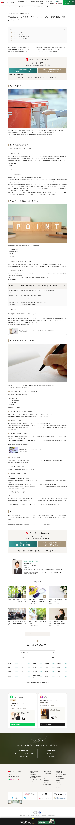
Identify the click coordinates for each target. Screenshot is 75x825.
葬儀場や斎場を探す (35, 1)
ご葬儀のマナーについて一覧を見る (37, 634)
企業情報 (58, 787)
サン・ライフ (36, 524)
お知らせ (58, 782)
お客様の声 (45, 782)
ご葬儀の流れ (33, 781)
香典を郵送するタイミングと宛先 (20, 38)
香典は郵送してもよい (17, 32)
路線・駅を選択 (26, 652)
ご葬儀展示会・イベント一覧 (59, 772)
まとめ (14, 40)
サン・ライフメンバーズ (61, 774)
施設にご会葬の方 (60, 778)
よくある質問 (51, 3)
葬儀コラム (15, 6)
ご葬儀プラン (27, 1)
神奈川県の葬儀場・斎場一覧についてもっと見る (36, 682)
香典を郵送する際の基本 (18, 34)
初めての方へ (33, 774)
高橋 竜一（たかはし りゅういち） (31, 561)
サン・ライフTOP (7, 6)
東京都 (52, 657)
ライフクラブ (59, 776)
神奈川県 (23, 657)
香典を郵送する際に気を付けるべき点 (21, 36)
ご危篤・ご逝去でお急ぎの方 (34, 772)
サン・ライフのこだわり (35, 779)
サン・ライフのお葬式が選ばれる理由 (35, 777)
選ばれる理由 (21, 1)
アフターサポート (43, 3)
